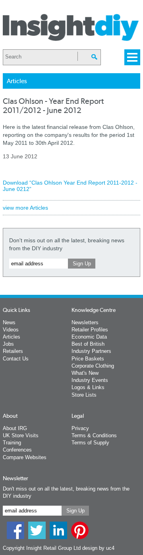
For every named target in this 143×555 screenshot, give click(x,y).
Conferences (17, 450)
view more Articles (25, 207)
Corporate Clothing (93, 366)
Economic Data (89, 337)
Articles (11, 337)
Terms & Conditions (94, 435)
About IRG (15, 428)
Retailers (13, 351)
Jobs (8, 344)
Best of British (88, 344)
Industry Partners (91, 351)
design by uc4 (98, 548)
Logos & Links (88, 387)
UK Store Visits (21, 435)
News (9, 322)
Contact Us (16, 359)
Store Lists (84, 395)
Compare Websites (24, 457)
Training (12, 443)
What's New (85, 373)
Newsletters (85, 322)
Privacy (80, 428)
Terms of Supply (90, 443)
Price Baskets (88, 359)
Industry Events (90, 380)
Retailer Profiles (90, 330)
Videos (11, 330)
